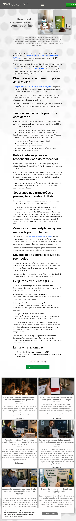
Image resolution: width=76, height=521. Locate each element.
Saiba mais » (19, 418)
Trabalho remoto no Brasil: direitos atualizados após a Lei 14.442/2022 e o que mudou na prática (19, 442)
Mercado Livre (41, 237)
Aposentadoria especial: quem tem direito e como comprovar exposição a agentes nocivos (19, 491)
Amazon (32, 237)
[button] (42, 4)
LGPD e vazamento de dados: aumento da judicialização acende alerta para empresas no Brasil (56, 442)
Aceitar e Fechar (50, 514)
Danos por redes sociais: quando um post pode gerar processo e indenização (56, 398)
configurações (19, 516)
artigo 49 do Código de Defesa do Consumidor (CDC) (33, 87)
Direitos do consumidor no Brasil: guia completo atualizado (56, 490)
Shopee (50, 237)
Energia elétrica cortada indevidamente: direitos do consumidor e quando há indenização (19, 399)
